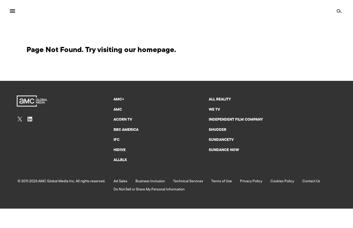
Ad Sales (120, 181)
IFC (117, 140)
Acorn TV (123, 120)
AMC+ (119, 99)
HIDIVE (120, 150)
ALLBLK (120, 160)
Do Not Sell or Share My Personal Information (149, 189)
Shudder (217, 130)
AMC (118, 110)
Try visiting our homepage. (130, 50)
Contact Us (311, 181)
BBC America (126, 130)
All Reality (220, 99)
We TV (214, 110)
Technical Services (188, 181)
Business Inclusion (150, 181)
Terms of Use (221, 181)
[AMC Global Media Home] (32, 11)
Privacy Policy (251, 181)
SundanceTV (221, 140)
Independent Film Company (236, 120)
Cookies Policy (282, 181)
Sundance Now (224, 150)
